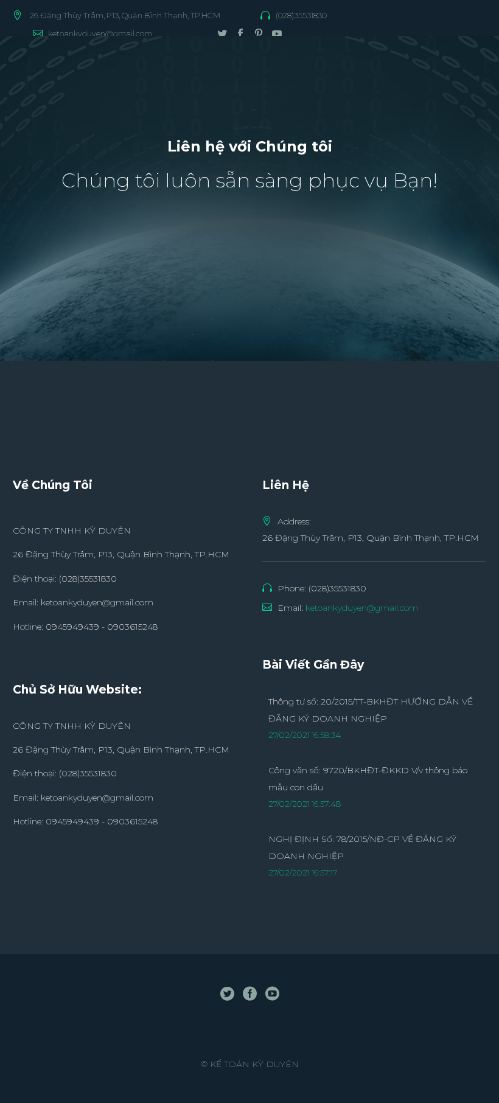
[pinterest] (259, 33)
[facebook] (240, 33)
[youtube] (277, 33)
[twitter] (222, 33)
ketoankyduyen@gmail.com (100, 33)
